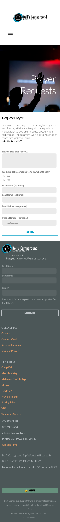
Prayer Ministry (9, 396)
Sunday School (9, 402)
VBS (3, 408)
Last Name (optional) (13, 195)
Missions (6, 385)
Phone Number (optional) (15, 218)
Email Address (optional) (14, 206)
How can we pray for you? (15, 151)
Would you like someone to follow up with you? (26, 172)
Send (30, 232)
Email (4, 288)
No (8, 179)
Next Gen (6, 390)
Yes (8, 175)
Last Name (7, 275)
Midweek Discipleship (13, 379)
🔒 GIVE (30, 490)
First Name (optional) (13, 185)
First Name (7, 266)
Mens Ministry (9, 373)
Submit (30, 313)
